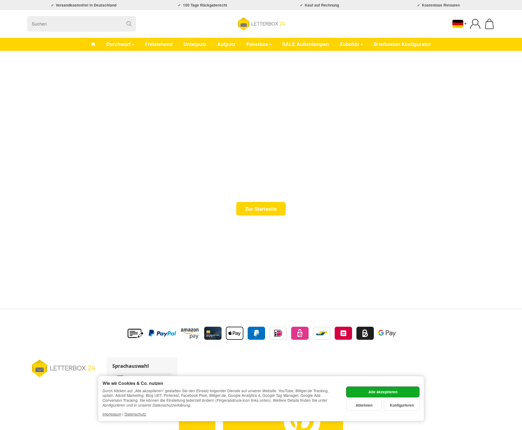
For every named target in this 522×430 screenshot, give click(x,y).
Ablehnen (364, 405)
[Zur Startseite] (261, 24)
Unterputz (195, 43)
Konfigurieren (402, 405)
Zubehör (349, 43)
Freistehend (159, 43)
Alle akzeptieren (382, 391)
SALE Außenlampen (305, 43)
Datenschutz (135, 414)
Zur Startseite (261, 208)
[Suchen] (129, 24)
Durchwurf (118, 43)
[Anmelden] (475, 23)
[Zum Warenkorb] (489, 23)
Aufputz (226, 43)
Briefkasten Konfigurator (402, 43)
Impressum (111, 414)
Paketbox (257, 43)
